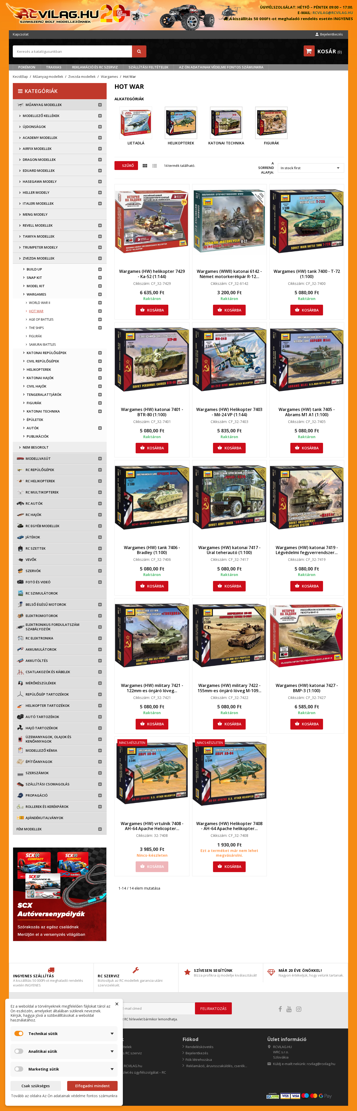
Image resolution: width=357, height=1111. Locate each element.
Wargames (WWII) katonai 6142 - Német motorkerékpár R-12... (229, 273)
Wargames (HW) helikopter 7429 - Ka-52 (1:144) (152, 273)
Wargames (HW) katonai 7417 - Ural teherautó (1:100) (229, 550)
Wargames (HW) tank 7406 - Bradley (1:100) (152, 550)
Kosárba (152, 310)
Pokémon (26, 67)
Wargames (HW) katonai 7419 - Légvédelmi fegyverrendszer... (307, 550)
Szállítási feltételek (148, 67)
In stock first (311, 168)
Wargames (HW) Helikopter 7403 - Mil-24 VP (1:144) (229, 412)
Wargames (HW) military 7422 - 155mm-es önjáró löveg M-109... (229, 688)
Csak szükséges (35, 1085)
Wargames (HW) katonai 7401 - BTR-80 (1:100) (152, 412)
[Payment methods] (305, 1095)
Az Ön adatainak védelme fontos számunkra (221, 67)
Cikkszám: (141, 283)
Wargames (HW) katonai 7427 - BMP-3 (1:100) (307, 688)
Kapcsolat (20, 34)
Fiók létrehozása (199, 1059)
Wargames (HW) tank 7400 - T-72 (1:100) (307, 273)
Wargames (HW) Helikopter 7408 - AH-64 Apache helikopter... (229, 826)
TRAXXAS (53, 67)
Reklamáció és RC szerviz (95, 67)
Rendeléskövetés (200, 1046)
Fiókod (190, 1039)
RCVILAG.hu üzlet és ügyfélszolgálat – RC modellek (132, 1075)
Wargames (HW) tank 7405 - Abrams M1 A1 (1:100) (307, 412)
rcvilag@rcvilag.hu (333, 12)
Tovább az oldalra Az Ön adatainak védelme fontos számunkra (64, 1095)
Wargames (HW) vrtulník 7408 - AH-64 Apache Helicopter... (152, 826)
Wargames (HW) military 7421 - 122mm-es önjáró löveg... (152, 688)
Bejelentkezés (197, 1053)
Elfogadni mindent (92, 1085)
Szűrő (127, 165)
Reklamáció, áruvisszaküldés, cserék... (216, 1065)
